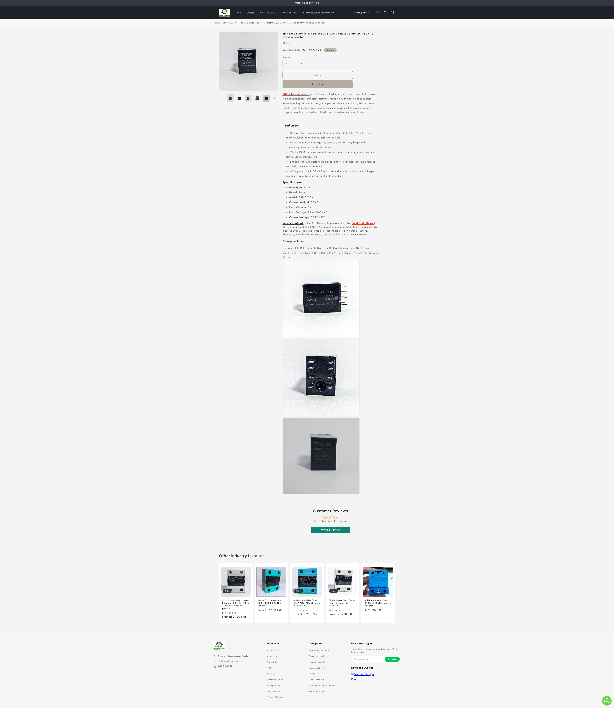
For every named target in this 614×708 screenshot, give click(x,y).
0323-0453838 (225, 666)
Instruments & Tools (318, 662)
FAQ (269, 667)
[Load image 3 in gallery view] (248, 98)
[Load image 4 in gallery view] (257, 98)
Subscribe (392, 659)
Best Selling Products (319, 650)
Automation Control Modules (323, 685)
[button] (378, 12)
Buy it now (317, 84)
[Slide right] (274, 98)
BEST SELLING (230, 22)
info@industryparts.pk (228, 661)
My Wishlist (272, 650)
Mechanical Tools (317, 667)
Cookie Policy (273, 691)
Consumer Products (318, 656)
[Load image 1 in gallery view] (230, 98)
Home (216, 22)
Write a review (330, 530)
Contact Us (272, 662)
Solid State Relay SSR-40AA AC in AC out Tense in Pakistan (306, 603)
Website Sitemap (275, 697)
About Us (271, 673)
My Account (272, 656)
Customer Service (275, 679)
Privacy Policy (273, 685)
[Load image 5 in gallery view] (266, 98)
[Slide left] (222, 98)
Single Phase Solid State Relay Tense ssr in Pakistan (342, 603)
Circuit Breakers (316, 679)
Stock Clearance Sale (319, 691)
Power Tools (314, 673)
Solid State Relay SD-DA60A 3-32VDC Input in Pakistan (378, 603)
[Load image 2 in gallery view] (239, 98)
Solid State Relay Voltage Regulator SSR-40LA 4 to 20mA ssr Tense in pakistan (235, 604)
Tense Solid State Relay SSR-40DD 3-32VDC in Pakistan (270, 603)
